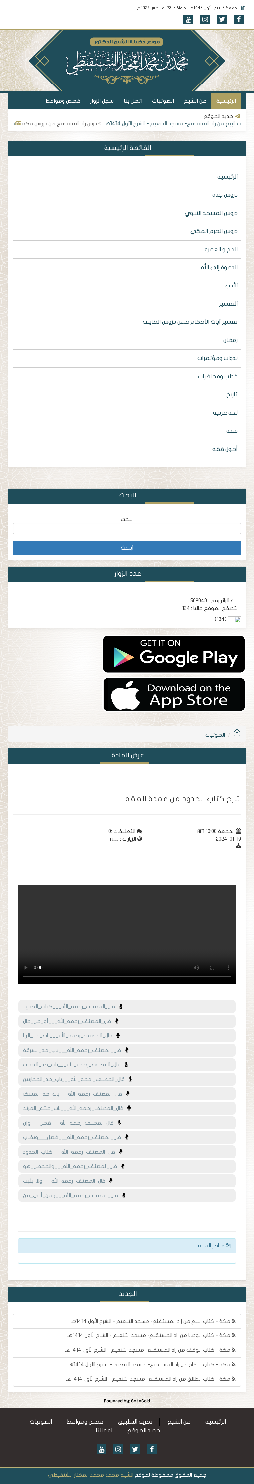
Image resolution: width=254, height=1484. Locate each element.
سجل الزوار (102, 101)
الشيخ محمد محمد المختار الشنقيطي (90, 1475)
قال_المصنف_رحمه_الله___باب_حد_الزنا (69, 1035)
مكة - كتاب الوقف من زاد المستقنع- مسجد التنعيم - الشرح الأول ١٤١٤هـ (148, 1350)
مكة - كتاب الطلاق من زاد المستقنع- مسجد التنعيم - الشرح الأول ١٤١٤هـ (149, 1379)
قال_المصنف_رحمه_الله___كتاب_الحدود (71, 1006)
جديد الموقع (143, 1430)
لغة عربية (225, 413)
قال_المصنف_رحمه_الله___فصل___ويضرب (74, 1137)
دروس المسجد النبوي (211, 213)
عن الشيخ (195, 101)
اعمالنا (104, 1430)
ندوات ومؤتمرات (217, 358)
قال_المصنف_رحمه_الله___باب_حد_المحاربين (76, 1079)
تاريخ (232, 394)
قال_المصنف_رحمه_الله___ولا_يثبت (66, 1181)
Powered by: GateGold (127, 1401)
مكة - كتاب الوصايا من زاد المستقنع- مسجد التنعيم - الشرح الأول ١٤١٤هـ (149, 1335)
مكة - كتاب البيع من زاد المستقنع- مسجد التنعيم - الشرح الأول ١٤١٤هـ (151, 1321)
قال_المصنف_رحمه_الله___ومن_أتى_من (72, 1195)
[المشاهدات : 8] (174, 654)
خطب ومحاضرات (218, 376)
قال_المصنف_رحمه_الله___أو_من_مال (69, 1021)
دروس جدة (225, 195)
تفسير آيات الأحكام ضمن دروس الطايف (190, 322)
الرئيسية (226, 101)
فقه (232, 431)
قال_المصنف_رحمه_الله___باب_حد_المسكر (74, 1093)
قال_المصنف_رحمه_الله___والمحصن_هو (72, 1166)
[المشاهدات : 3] (174, 694)
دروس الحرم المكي (214, 231)
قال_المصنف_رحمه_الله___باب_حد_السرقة (74, 1050)
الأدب (231, 286)
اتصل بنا (133, 101)
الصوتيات (163, 101)
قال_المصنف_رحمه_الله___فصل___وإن (70, 1123)
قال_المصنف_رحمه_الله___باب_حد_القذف (74, 1064)
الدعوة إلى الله (219, 267)
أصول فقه (225, 449)
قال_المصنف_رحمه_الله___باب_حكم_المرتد (75, 1108)
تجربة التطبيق (135, 1422)
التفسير (228, 304)
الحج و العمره (221, 249)
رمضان (230, 340)
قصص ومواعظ (62, 101)
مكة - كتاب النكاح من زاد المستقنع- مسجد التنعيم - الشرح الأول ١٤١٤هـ (150, 1364)
